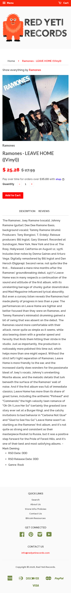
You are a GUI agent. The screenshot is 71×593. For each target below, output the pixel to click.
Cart (66, 3)
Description (27, 211)
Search (35, 499)
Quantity (8, 184)
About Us (35, 504)
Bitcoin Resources (36, 518)
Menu (10, 3)
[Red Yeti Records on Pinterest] (30, 535)
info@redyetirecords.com (35, 552)
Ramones (35, 70)
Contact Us (35, 513)
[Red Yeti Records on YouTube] (49, 535)
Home (11, 61)
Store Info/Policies (35, 509)
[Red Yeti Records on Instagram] (39, 535)
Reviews (43, 211)
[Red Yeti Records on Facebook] (21, 535)
